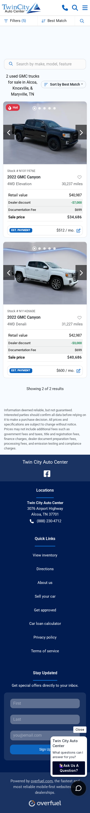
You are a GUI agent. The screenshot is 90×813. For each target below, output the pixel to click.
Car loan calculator (45, 623)
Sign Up (45, 749)
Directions (45, 569)
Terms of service (45, 651)
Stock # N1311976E (21, 171)
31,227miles (72, 324)
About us (45, 582)
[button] (65, 8)
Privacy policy (45, 637)
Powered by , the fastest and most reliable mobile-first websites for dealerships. (45, 787)
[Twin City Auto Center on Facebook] (45, 473)
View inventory (45, 555)
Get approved (45, 610)
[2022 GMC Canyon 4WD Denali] (45, 273)
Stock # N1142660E (21, 311)
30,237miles (72, 184)
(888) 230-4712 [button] (49, 521)
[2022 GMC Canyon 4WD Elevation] (45, 133)
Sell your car (45, 596)
